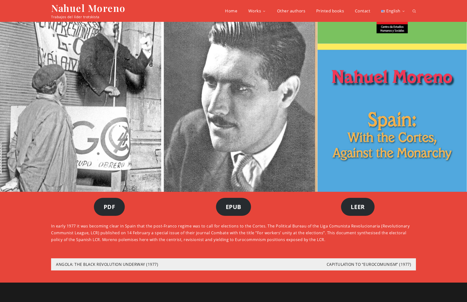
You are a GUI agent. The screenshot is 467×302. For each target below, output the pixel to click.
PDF (109, 207)
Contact (362, 11)
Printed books (330, 11)
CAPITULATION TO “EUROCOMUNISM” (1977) (369, 264)
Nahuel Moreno (88, 7)
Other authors (291, 11)
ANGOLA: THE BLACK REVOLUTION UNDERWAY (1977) (107, 264)
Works (254, 11)
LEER (358, 207)
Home (231, 11)
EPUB (233, 207)
